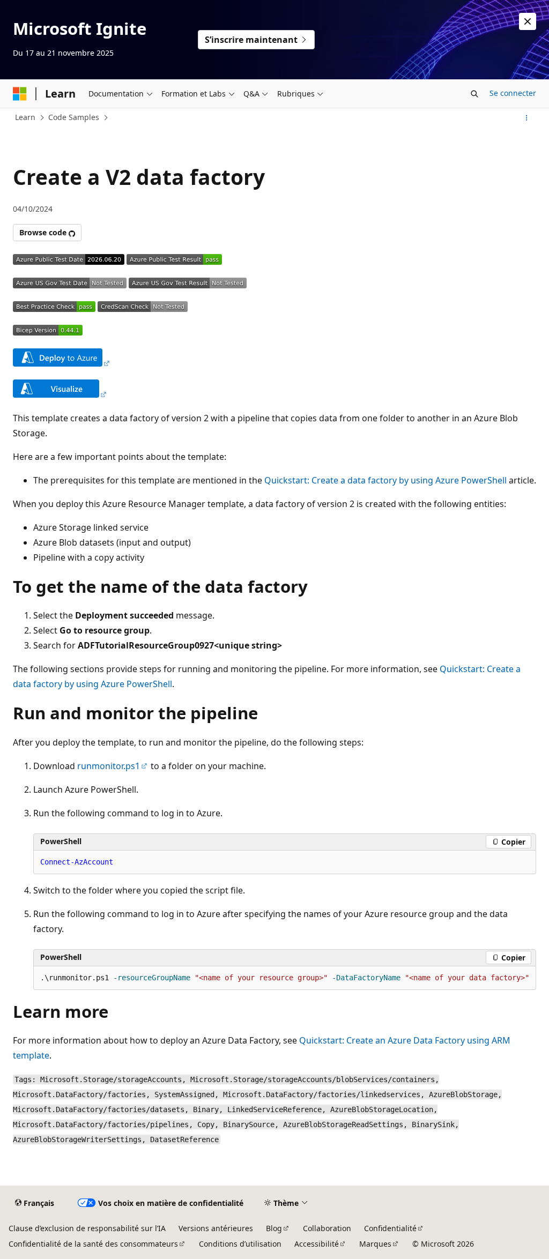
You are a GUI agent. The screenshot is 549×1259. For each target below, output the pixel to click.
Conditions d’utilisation (240, 1244)
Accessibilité (316, 1244)
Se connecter (512, 93)
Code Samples (73, 117)
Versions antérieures (216, 1228)
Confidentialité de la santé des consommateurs (93, 1244)
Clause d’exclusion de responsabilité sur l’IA (87, 1228)
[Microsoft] (20, 94)
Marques (375, 1244)
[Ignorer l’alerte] (527, 21)
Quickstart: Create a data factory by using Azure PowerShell (385, 480)
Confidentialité (390, 1228)
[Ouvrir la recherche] (474, 93)
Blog (274, 1228)
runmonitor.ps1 (108, 766)
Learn (25, 117)
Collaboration (327, 1228)
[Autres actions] (526, 117)
